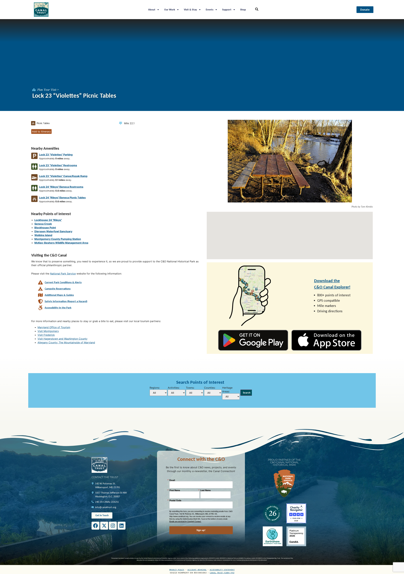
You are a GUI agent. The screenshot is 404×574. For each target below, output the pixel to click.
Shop (243, 9)
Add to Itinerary (41, 131)
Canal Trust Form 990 (222, 572)
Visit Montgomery (48, 331)
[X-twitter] (104, 526)
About (151, 9)
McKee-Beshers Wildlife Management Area (61, 242)
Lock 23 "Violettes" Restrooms (58, 165)
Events (209, 9)
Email (172, 480)
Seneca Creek (43, 223)
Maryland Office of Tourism (54, 327)
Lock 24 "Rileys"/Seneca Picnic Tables (62, 197)
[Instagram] (113, 526)
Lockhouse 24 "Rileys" (48, 220)
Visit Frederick (46, 334)
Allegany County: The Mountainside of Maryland (66, 342)
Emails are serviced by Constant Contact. (185, 521)
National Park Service (63, 273)
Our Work (169, 9)
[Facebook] (95, 526)
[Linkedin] (121, 526)
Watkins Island (43, 235)
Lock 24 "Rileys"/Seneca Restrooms (61, 186)
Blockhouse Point (45, 227)
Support (226, 9)
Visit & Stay (190, 9)
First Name (174, 490)
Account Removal (197, 569)
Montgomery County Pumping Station (57, 239)
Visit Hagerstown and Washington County (62, 338)
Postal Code (175, 500)
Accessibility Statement (222, 569)
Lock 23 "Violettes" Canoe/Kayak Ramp (63, 176)
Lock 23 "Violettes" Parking (56, 154)
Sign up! (200, 530)
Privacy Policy (176, 569)
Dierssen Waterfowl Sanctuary (53, 231)
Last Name (205, 490)
